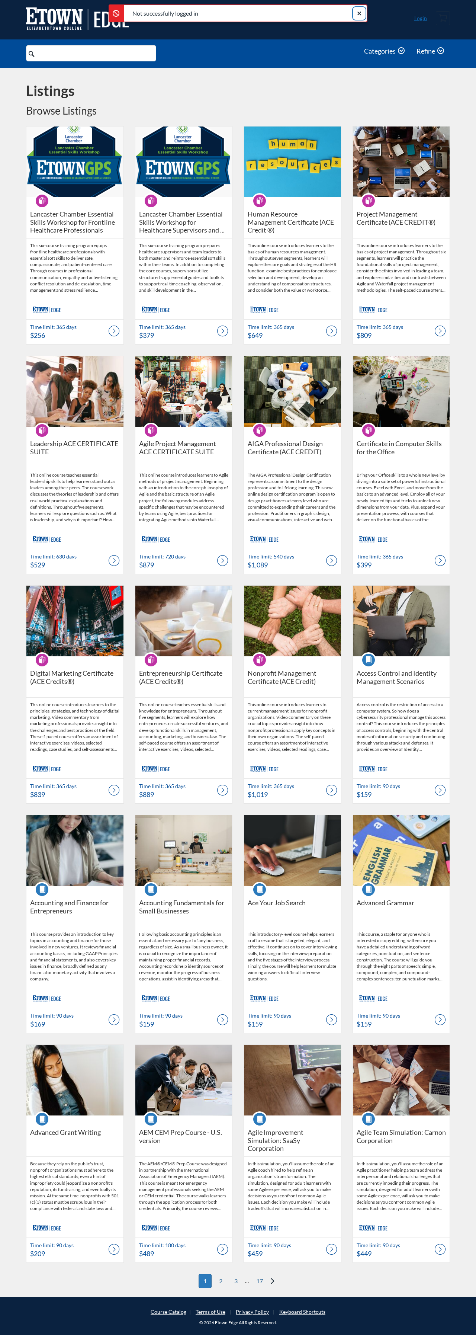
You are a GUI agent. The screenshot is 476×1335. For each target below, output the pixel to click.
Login (420, 18)
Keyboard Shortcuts (302, 1312)
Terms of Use (210, 1312)
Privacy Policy (252, 1312)
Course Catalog (168, 1312)
